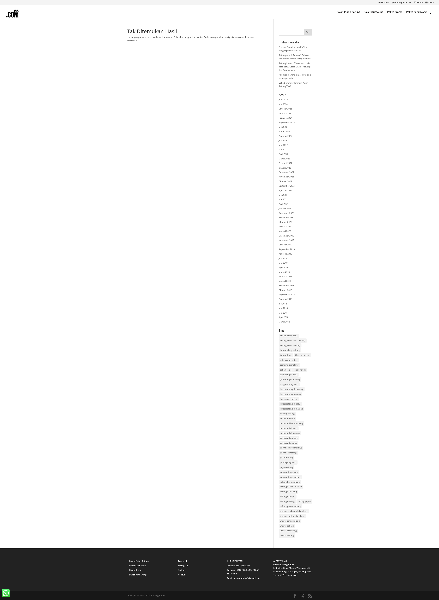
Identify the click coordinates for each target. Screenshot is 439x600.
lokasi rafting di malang (291, 408)
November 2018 (286, 285)
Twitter (181, 570)
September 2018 (287, 294)
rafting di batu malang (291, 486)
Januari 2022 (285, 167)
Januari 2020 (285, 231)
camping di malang (289, 364)
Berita (419, 3)
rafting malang (287, 501)
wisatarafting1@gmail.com (247, 578)
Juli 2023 (283, 126)
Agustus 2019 (285, 253)
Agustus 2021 (285, 190)
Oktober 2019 (285, 244)
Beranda (384, 3)
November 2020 (286, 217)
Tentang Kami (401, 3)
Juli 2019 (283, 258)
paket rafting (286, 457)
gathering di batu (288, 374)
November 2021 (286, 176)
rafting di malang (288, 491)
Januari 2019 (285, 281)
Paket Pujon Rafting (348, 12)
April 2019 (283, 267)
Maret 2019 (284, 271)
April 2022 (283, 154)
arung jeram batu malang (292, 340)
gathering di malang (290, 379)
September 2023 (287, 122)
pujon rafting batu (289, 472)
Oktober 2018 (285, 290)
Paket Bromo (394, 12)
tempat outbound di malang (294, 511)
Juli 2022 (283, 140)
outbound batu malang (291, 423)
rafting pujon (304, 501)
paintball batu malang (291, 447)
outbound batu (287, 418)
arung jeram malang (290, 345)
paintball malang (288, 452)
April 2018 (283, 317)
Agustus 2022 (285, 136)
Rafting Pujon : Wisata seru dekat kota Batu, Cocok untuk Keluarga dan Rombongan (295, 67)
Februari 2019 (285, 276)
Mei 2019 (283, 262)
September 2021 (287, 185)
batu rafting (286, 355)
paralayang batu (288, 462)
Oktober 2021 (285, 181)
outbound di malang (290, 433)
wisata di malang (288, 530)
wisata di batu (287, 525)
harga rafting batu (289, 384)
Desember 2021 (286, 172)
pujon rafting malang (290, 477)
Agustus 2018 (285, 299)
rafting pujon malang (290, 506)
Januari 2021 (285, 208)
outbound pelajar (288, 442)
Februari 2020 (285, 226)
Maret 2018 (284, 321)
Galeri (431, 3)
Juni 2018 (283, 308)
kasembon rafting (289, 398)
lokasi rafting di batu (290, 403)
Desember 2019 (286, 235)
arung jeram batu (288, 335)
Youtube (182, 574)
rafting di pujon (287, 496)
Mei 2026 (283, 104)
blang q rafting (302, 355)
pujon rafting (286, 467)
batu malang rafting (290, 350)
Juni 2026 (283, 99)
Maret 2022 (284, 158)
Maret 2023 (284, 131)
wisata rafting (287, 535)
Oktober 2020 (285, 222)
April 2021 (283, 204)
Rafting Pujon (158, 595)
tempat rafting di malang (292, 516)
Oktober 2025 (285, 108)
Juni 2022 (283, 145)
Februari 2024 (285, 117)
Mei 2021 (283, 199)
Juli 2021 (283, 194)
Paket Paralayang (416, 12)
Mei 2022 (283, 149)
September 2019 (287, 249)
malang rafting (287, 413)
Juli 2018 (283, 303)
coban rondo (299, 369)
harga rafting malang (290, 394)
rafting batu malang (290, 481)
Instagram (183, 565)
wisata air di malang (290, 520)
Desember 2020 (286, 213)
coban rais (285, 369)
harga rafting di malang (291, 389)
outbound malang (289, 437)
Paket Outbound (373, 12)
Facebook (182, 561)
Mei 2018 (283, 312)
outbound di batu (288, 428)
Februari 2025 (285, 113)
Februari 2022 (285, 163)
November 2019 (286, 240)
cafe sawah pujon (288, 360)
